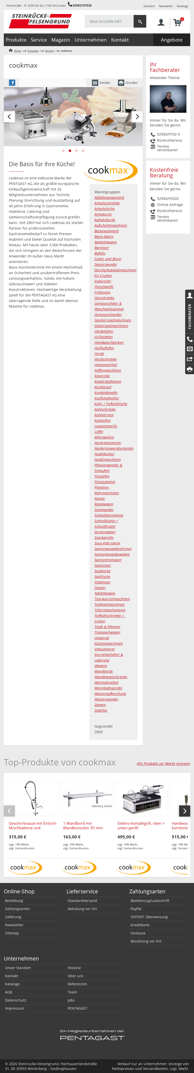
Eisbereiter (102, 281)
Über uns (75, 975)
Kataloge (182, 6)
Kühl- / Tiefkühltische (110, 403)
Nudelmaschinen (107, 459)
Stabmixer (102, 582)
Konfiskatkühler (106, 398)
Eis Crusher (103, 275)
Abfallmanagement (109, 197)
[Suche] (140, 21)
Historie (74, 967)
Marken (49, 50)
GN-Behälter (104, 331)
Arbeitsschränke (107, 203)
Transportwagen (107, 632)
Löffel (98, 431)
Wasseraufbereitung (110, 693)
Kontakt (120, 39)
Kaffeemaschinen (107, 370)
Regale (99, 498)
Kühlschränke (105, 409)
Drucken (132, 82)
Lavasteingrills (105, 426)
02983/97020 (82, 5)
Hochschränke (105, 359)
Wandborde (103, 671)
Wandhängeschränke (110, 676)
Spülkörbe (102, 571)
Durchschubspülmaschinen (113, 270)
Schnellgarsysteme (108, 515)
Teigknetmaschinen (109, 604)
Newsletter (166, 6)
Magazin (60, 39)
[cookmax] (25, 867)
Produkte (16, 39)
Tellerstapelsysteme (109, 610)
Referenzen (77, 984)
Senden (105, 82)
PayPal (136, 908)
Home (17, 50)
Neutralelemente (107, 442)
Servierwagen (104, 532)
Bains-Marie (103, 236)
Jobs (71, 1000)
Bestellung (14, 900)
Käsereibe (102, 375)
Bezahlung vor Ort (146, 941)
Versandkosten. (156, 1068)
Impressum (14, 1008)
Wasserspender (106, 699)
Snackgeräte (104, 537)
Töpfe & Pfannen (107, 626)
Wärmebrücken (106, 682)
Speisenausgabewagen (112, 554)
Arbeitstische (104, 208)
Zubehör (101, 710)
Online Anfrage (170, 204)
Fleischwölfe (103, 286)
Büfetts (99, 253)
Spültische (102, 576)
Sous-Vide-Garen (107, 543)
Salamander (104, 509)
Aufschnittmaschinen (110, 225)
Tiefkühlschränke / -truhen (109, 618)
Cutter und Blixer (108, 258)
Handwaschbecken (109, 342)
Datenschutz (15, 1000)
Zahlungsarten (17, 908)
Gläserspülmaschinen (111, 325)
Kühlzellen (102, 420)
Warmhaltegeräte (108, 688)
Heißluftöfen (104, 348)
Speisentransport (108, 559)
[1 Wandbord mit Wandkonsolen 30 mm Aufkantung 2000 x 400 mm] (88, 798)
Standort (149, 6)
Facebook (12, 83)
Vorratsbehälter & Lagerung (108, 657)
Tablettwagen (104, 593)
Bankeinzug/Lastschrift (150, 900)
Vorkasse (138, 933)
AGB (8, 992)
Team (72, 992)
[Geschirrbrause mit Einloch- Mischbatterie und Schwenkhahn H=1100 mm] (33, 798)
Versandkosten (25, 848)
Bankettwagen (105, 242)
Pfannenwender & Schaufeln (108, 468)
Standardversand (82, 900)
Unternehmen (91, 39)
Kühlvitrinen (104, 414)
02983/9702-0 (168, 134)
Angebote (172, 39)
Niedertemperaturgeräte (113, 448)
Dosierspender (105, 264)
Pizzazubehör (104, 481)
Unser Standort (18, 967)
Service (39, 39)
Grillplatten (103, 336)
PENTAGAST (77, 1008)
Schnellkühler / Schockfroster (106, 523)
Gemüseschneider (108, 314)
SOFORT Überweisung (149, 916)
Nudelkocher (104, 453)
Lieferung (13, 916)
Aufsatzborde (104, 219)
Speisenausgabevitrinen (113, 548)
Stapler (100, 587)
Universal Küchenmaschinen (108, 640)
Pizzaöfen (101, 476)
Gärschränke (104, 297)
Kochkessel (102, 387)
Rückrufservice (169, 140)
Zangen (100, 704)
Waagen (100, 665)
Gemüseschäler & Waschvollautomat (109, 306)
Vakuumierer (104, 649)
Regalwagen (103, 504)
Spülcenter (102, 565)
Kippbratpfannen (107, 381)
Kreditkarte (140, 925)
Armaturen (103, 214)
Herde (99, 353)
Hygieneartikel (105, 364)
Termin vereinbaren (167, 148)
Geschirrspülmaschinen (112, 320)
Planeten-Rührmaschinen (106, 490)
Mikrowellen (104, 437)
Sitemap (12, 933)
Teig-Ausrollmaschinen (112, 598)
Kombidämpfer (106, 392)
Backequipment (106, 231)
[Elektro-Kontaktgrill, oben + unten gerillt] (142, 798)
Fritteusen (102, 292)
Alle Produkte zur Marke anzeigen (163, 763)
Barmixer (101, 247)
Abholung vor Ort (82, 908)
